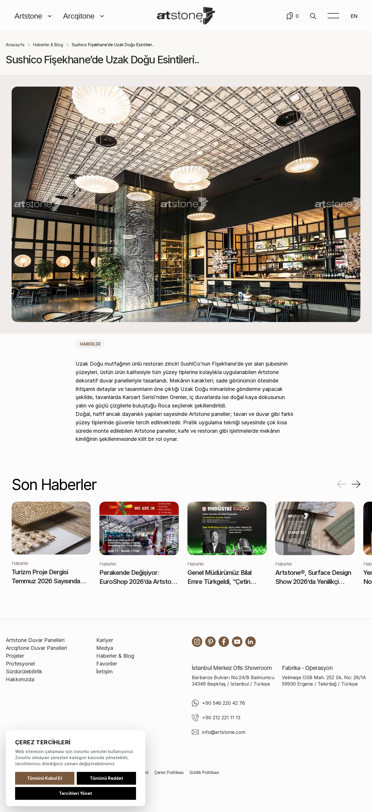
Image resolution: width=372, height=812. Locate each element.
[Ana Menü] (333, 16)
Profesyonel (20, 664)
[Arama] (313, 16)
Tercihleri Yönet (75, 793)
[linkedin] (250, 641)
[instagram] (197, 641)
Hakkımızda (20, 679)
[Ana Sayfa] (186, 16)
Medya (104, 648)
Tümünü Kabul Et (44, 778)
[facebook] (224, 641)
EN (354, 16)
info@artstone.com (223, 732)
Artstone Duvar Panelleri (35, 640)
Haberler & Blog (48, 44)
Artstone (28, 16)
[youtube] (237, 641)
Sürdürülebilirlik (24, 671)
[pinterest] (210, 641)
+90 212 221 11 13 (221, 717)
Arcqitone (78, 16)
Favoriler (106, 664)
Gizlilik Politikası (204, 772)
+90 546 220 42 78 (223, 703)
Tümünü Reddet (106, 778)
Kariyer (104, 640)
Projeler (15, 656)
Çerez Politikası (169, 772)
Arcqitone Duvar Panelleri (36, 648)
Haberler (90, 343)
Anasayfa (15, 44)
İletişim (104, 671)
